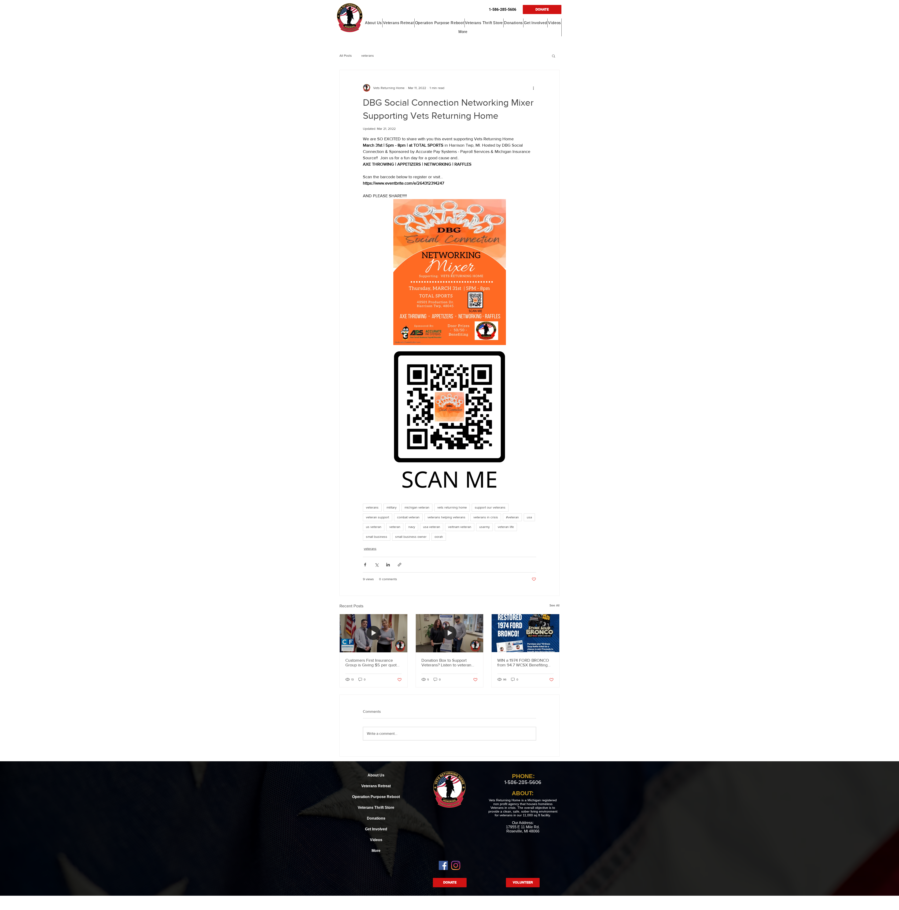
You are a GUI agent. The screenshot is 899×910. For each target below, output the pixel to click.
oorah (439, 537)
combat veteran (408, 517)
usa (529, 517)
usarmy (484, 527)
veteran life (506, 527)
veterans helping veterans (446, 517)
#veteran (512, 517)
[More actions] (533, 88)
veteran (394, 527)
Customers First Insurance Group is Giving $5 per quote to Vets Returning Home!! (372, 662)
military (392, 507)
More (376, 851)
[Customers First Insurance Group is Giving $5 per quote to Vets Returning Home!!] (373, 633)
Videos (376, 840)
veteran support (377, 517)
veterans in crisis (485, 517)
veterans (367, 55)
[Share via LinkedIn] (388, 564)
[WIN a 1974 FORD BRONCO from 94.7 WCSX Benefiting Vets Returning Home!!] (525, 633)
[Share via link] (399, 564)
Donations (376, 818)
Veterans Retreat (376, 786)
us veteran (373, 527)
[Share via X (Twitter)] (376, 564)
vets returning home (452, 507)
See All (554, 605)
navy (411, 527)
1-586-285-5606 (502, 9)
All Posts (345, 55)
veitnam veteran (459, 527)
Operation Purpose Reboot (376, 797)
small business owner (411, 537)
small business (376, 537)
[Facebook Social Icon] (443, 865)
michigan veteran (417, 507)
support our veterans (490, 507)
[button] (374, 23)
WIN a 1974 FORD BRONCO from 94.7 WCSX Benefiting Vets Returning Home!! (523, 662)
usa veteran (431, 527)
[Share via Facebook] (365, 564)
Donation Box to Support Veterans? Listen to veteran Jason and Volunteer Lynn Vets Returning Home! (446, 662)
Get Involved (376, 829)
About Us (376, 775)
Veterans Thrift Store (376, 808)
